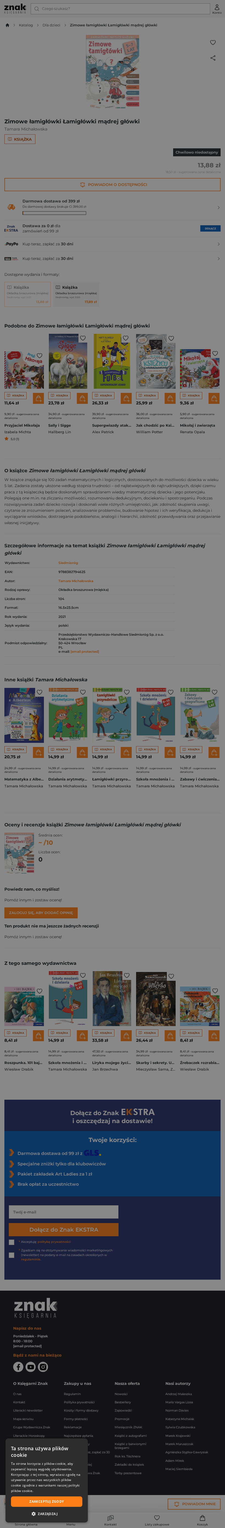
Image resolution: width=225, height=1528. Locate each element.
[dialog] (46, 1480)
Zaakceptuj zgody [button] (46, 1501)
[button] (46, 1513)
